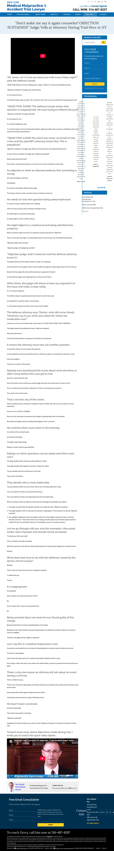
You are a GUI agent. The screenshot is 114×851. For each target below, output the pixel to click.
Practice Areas (23, 14)
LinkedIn (66, 788)
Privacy (99, 88)
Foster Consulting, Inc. (36, 848)
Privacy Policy (52, 846)
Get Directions (92, 823)
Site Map (98, 848)
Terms (103, 88)
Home (9, 14)
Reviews (67, 14)
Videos (78, 14)
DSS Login (104, 848)
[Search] (105, 1)
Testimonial (90, 96)
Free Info (89, 14)
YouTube (74, 788)
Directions (85, 211)
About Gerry (40, 14)
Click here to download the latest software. (54, 844)
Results (54, 14)
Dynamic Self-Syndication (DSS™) (84, 848)
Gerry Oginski (19, 784)
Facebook (56, 788)
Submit (94, 84)
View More (100, 187)
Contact (103, 14)
